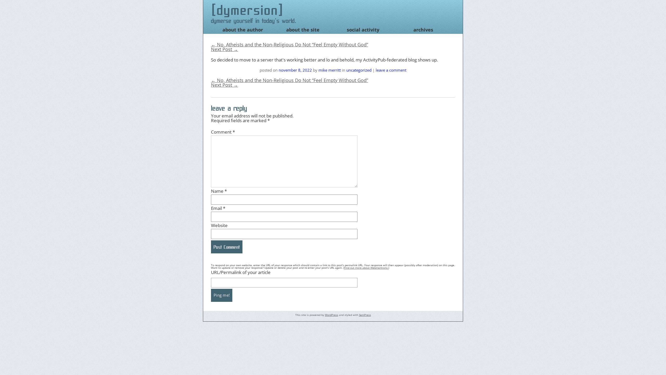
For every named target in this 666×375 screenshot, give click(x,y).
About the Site (302, 30)
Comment (223, 132)
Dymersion (247, 10)
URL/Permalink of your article (241, 272)
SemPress (365, 315)
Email (218, 208)
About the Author (242, 30)
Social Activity (363, 30)
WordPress (331, 315)
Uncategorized (359, 70)
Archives (423, 30)
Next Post (224, 49)
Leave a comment (391, 70)
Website (219, 225)
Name (219, 191)
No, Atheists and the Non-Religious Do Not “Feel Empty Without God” (289, 44)
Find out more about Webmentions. (366, 268)
